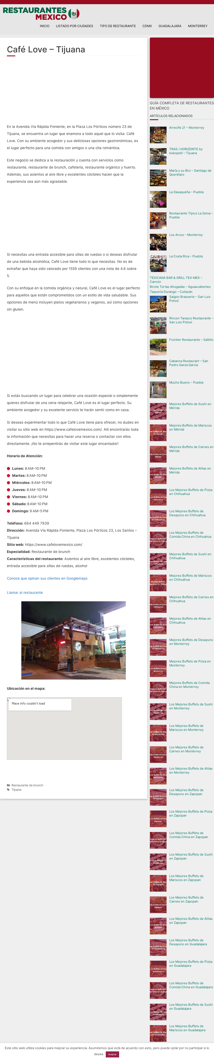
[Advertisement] (73, 92)
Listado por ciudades (74, 26)
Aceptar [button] (112, 1054)
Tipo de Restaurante (118, 26)
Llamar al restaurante (25, 592)
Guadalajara (170, 26)
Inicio (44, 26)
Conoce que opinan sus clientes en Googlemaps (47, 578)
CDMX (147, 26)
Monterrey (198, 26)
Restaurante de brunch (27, 785)
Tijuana (16, 789)
